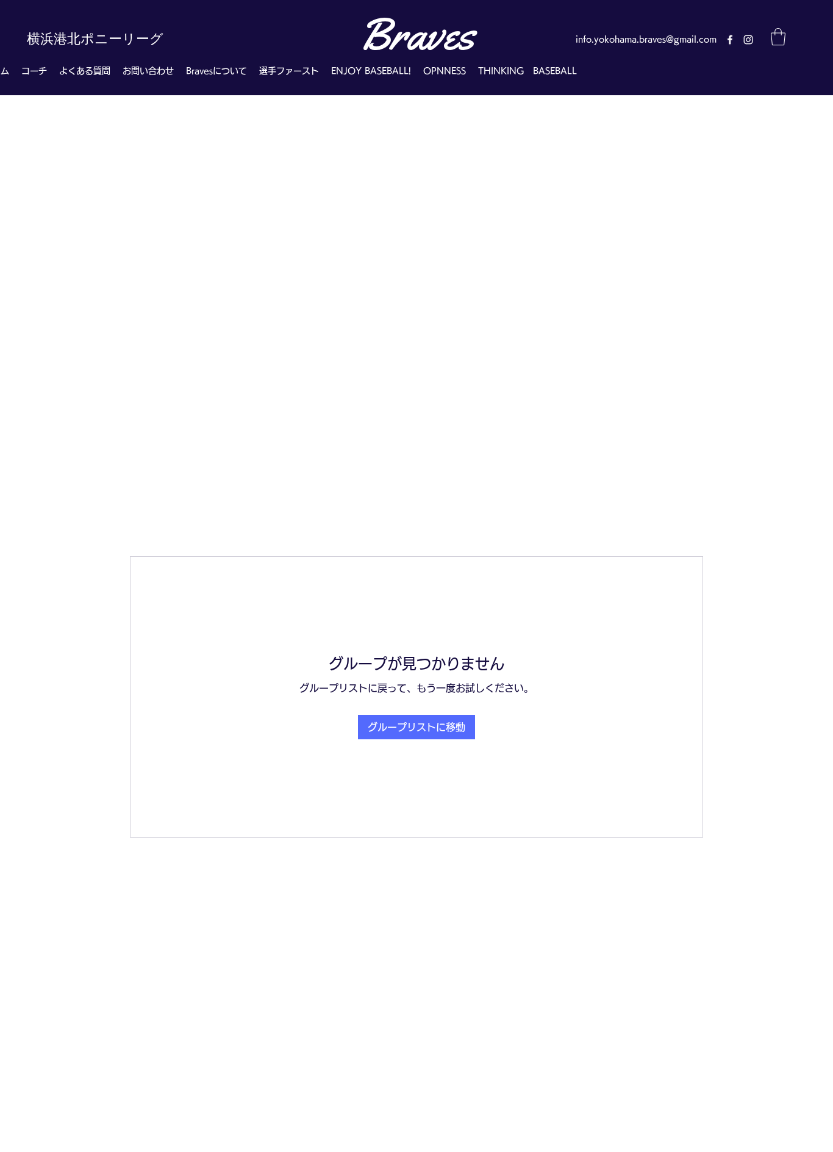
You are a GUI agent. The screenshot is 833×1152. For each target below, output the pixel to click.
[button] (778, 37)
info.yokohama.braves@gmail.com (646, 39)
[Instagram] (748, 40)
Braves (416, 34)
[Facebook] (730, 40)
